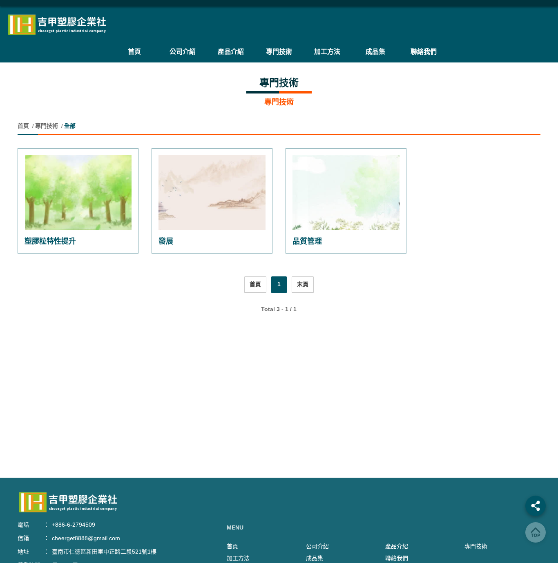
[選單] (535, 506)
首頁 (24, 125)
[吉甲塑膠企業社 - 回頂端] (535, 532)
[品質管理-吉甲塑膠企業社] (346, 192)
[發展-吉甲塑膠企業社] (212, 192)
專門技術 (46, 125)
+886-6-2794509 (73, 524)
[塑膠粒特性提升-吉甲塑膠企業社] (78, 192)
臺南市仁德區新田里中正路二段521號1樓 (104, 551)
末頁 (302, 284)
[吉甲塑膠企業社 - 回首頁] (279, 24)
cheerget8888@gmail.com (86, 538)
